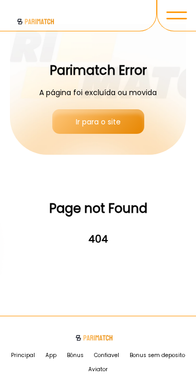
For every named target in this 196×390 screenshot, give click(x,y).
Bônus (75, 355)
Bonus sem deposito (157, 355)
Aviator (98, 369)
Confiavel (106, 355)
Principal (23, 355)
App (50, 355)
